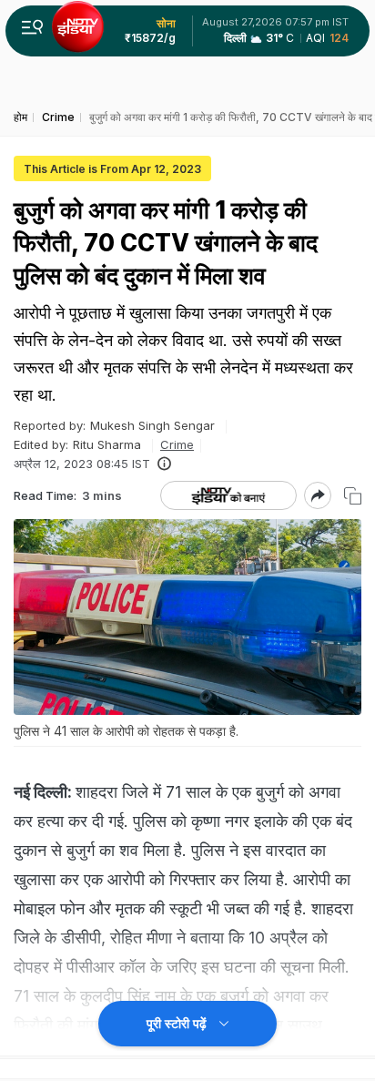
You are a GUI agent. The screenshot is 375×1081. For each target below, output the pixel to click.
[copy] (352, 496)
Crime (177, 444)
